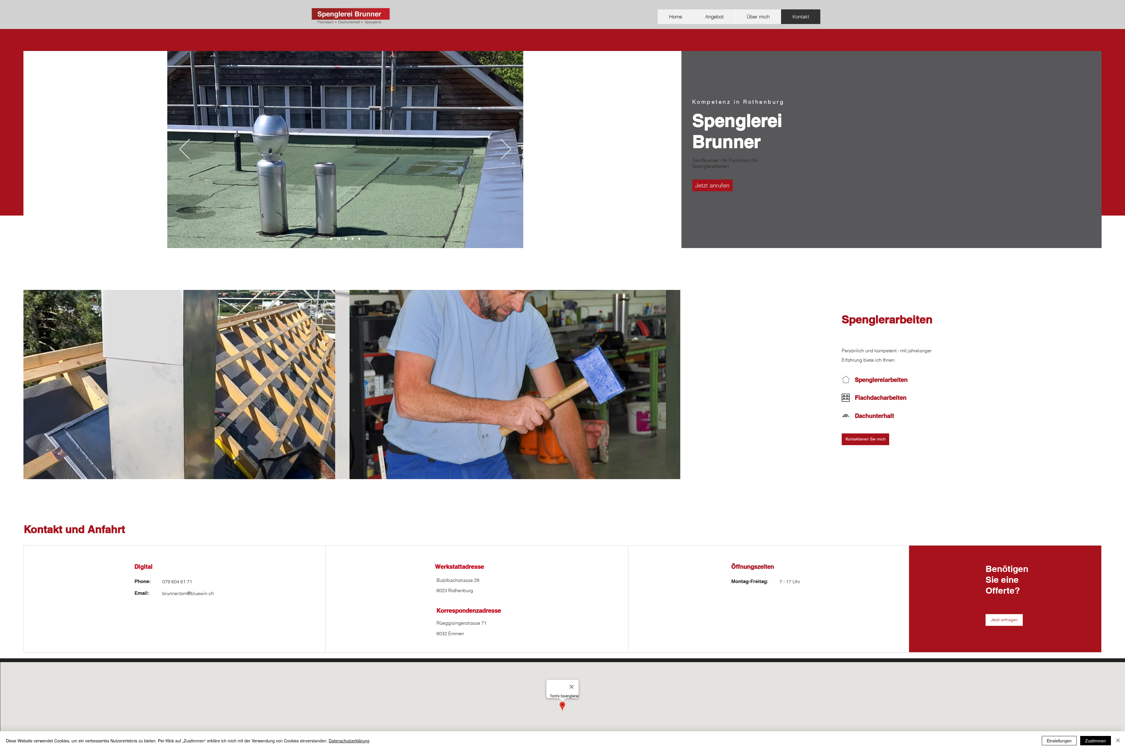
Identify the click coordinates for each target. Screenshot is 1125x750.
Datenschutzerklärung (349, 741)
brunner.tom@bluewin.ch (188, 593)
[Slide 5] (359, 239)
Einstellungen (1059, 741)
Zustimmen (1095, 741)
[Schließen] (1117, 740)
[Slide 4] (353, 239)
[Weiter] (506, 149)
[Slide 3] (345, 238)
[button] (865, 439)
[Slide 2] (338, 239)
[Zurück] (184, 149)
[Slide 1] (331, 239)
